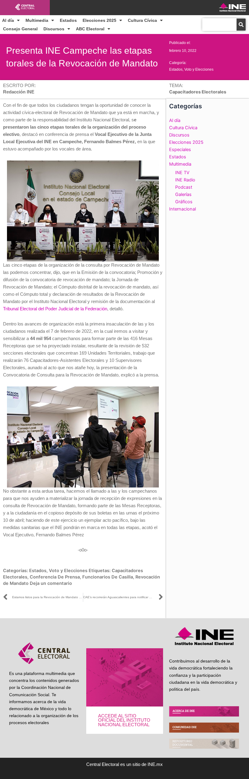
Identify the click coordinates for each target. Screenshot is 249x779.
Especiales (180, 149)
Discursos (53, 28)
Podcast (183, 187)
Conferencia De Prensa (55, 577)
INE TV (182, 172)
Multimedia (37, 20)
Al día (8, 20)
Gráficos (184, 201)
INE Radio (185, 180)
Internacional (182, 209)
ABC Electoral (90, 28)
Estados (68, 20)
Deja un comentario (51, 583)
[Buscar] (241, 25)
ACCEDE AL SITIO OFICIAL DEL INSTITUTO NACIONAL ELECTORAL (124, 720)
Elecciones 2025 (99, 20)
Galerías (183, 194)
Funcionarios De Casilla (107, 577)
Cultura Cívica (142, 20)
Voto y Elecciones (198, 69)
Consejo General (20, 28)
